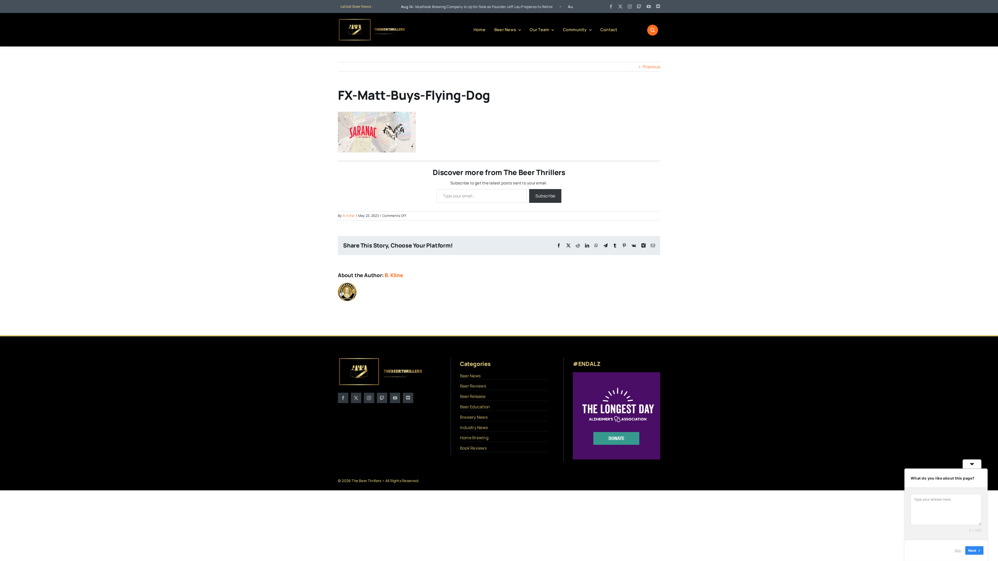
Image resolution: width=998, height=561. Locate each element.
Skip (957, 550)
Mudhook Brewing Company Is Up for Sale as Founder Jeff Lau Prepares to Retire (444, 6)
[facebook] (611, 6)
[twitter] (620, 6)
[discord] (658, 6)
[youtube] (649, 6)
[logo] (372, 20)
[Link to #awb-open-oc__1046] (652, 30)
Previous (651, 67)
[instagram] (630, 6)
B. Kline (349, 215)
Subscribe (545, 196)
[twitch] (639, 6)
